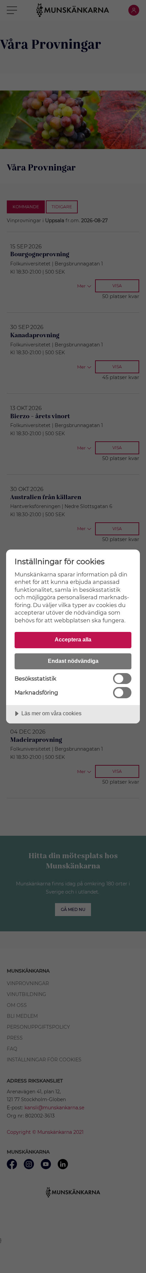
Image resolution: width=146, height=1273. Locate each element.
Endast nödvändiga (73, 661)
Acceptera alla (73, 639)
